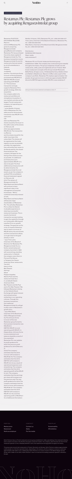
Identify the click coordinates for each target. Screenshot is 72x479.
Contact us (29, 426)
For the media (30, 431)
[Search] (4, 3)
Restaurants (8, 426)
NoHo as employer (10, 431)
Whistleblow (52, 429)
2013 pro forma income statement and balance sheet (39, 90)
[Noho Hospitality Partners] (36, 2)
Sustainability (53, 426)
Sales (28, 429)
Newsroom (7, 429)
